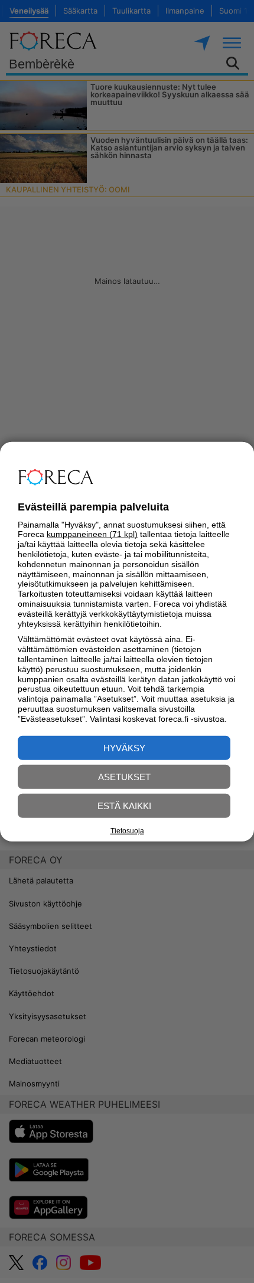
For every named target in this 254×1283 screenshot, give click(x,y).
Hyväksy (124, 747)
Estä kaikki (124, 805)
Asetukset (124, 776)
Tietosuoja (127, 831)
